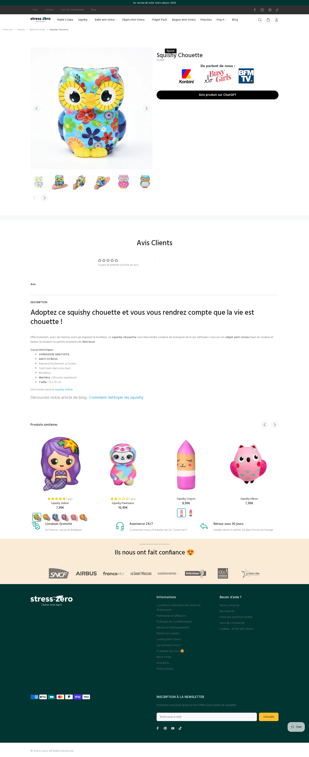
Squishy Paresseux (123, 503)
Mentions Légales (168, 633)
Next (146, 108)
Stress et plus (165, 668)
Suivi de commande (232, 623)
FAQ (35, 10)
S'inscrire (268, 717)
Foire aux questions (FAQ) (236, 617)
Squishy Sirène (60, 503)
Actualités (163, 663)
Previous (37, 108)
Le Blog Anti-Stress (169, 639)
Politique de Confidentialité (174, 621)
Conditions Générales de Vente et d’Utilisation (179, 607)
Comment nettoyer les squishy (116, 397)
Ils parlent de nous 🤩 (170, 651)
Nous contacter (229, 605)
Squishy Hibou (249, 498)
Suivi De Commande (72, 10)
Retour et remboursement (173, 627)
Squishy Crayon (186, 498)
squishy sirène (64, 389)
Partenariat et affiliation (171, 615)
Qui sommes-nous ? (169, 645)
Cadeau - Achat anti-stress (236, 629)
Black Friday (164, 657)
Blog (93, 10)
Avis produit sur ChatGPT (217, 94)
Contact (49, 10)
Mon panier (227, 611)
